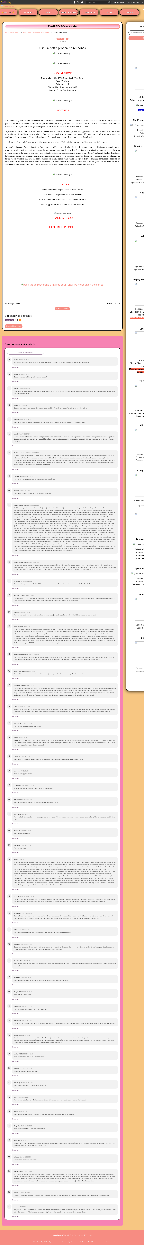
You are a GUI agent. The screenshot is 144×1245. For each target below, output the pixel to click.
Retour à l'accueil (62, 309)
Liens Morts (129, 12)
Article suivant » (113, 303)
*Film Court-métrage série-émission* (36, 32)
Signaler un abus (72, 1242)
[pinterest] (81, 2)
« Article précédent (12, 303)
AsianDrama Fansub (12, 32)
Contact (64, 1242)
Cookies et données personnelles (94, 1242)
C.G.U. (82, 1242)
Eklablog (88, 1235)
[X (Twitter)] (78, 2)
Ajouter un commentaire (25, 352)
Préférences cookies (111, 1242)
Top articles (56, 1242)
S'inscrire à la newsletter (13, 326)
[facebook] (74, 2)
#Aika (37, 1242)
